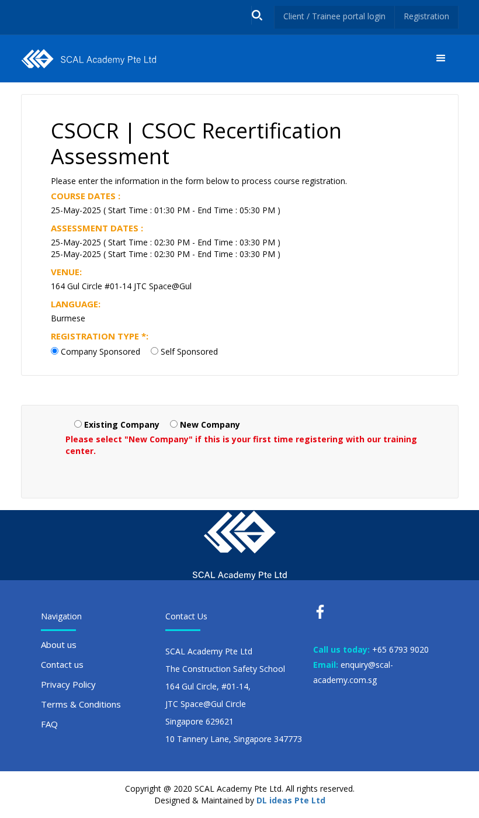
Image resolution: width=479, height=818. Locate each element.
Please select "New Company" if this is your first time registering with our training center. (241, 445)
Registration (426, 16)
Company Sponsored (100, 351)
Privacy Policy (68, 684)
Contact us (62, 664)
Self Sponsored (189, 351)
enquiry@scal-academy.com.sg (353, 672)
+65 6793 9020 (400, 649)
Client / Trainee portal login (334, 16)
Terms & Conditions (81, 704)
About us (59, 644)
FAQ (49, 724)
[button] (441, 59)
